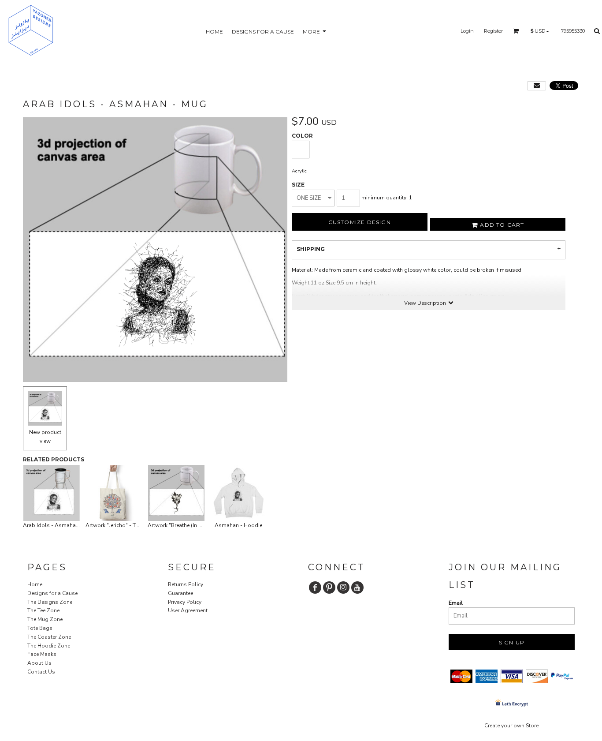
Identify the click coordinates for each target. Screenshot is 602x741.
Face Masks (41, 654)
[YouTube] (357, 587)
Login (467, 31)
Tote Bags (39, 628)
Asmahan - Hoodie (238, 525)
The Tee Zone (43, 610)
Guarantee (180, 593)
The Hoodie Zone (48, 645)
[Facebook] (315, 587)
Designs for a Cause (52, 593)
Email (456, 602)
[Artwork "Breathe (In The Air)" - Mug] (176, 493)
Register (493, 31)
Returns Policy (185, 584)
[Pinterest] (329, 587)
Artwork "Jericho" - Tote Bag (120, 525)
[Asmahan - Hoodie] (239, 493)
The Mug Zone (45, 619)
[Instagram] (343, 587)
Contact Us (41, 671)
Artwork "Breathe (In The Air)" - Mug (191, 525)
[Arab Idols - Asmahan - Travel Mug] (51, 493)
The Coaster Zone (49, 636)
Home (34, 584)
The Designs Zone (49, 602)
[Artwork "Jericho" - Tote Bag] (114, 493)
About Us (39, 662)
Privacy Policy (184, 602)
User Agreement (188, 610)
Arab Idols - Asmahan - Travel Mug (67, 525)
